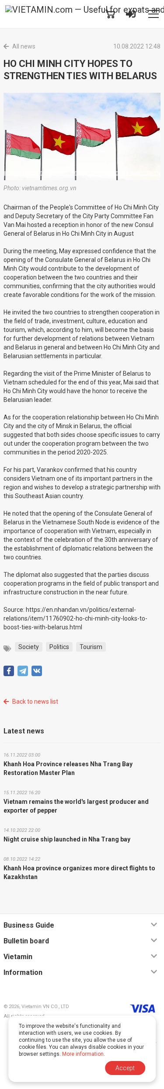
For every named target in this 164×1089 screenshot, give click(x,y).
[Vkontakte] (36, 671)
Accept (125, 1068)
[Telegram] (22, 671)
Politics (59, 646)
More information (83, 1054)
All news (23, 46)
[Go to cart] (110, 14)
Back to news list (35, 701)
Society (28, 646)
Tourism (91, 646)
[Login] (131, 14)
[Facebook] (8, 671)
